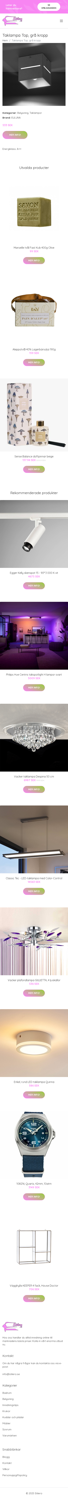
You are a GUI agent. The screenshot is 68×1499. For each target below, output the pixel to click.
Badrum (7, 1392)
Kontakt (7, 1463)
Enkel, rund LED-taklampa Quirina (34, 1082)
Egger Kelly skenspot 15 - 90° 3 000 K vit (34, 572)
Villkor (6, 1469)
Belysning (22, 112)
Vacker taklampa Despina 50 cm (34, 776)
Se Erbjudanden (49, 6)
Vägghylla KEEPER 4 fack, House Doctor (34, 1285)
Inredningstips (10, 1405)
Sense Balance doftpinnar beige (34, 456)
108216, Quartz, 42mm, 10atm (34, 1183)
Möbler (6, 1423)
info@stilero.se (11, 1374)
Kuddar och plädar (13, 1417)
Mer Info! (15, 134)
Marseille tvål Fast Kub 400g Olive (34, 247)
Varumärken (9, 1435)
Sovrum (6, 1429)
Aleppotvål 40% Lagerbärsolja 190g (34, 349)
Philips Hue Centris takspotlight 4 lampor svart (34, 674)
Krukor (6, 1411)
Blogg (6, 1456)
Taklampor (36, 112)
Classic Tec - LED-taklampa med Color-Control (34, 878)
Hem (5, 40)
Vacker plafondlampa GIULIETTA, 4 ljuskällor (34, 980)
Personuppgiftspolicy (14, 1475)
